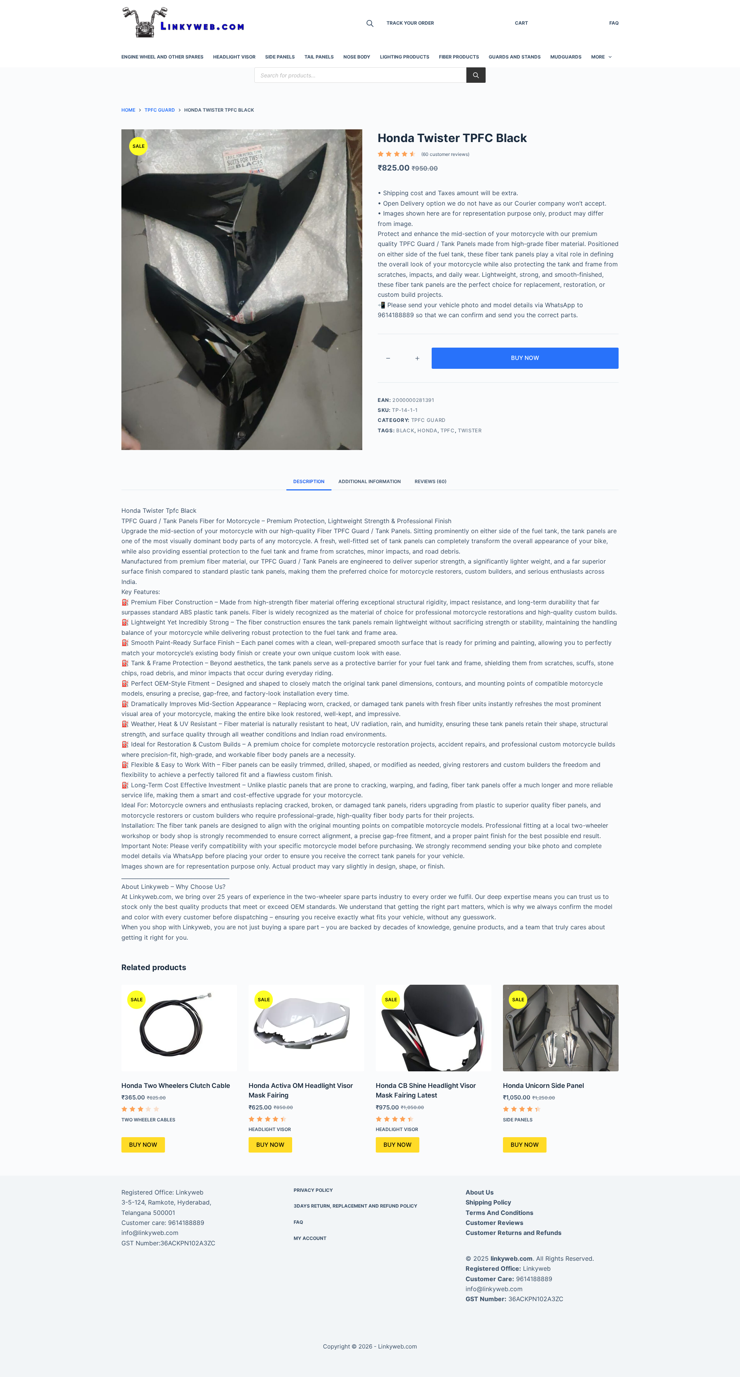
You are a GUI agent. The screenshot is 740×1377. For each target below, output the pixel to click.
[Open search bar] (370, 23)
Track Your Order (410, 23)
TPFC (448, 430)
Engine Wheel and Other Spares (162, 57)
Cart (521, 23)
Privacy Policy (313, 1190)
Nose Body (356, 57)
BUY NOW (525, 357)
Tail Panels (319, 57)
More (598, 57)
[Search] (476, 75)
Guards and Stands (515, 57)
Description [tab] (309, 481)
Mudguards (566, 57)
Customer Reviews (494, 1222)
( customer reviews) (445, 154)
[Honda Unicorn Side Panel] (561, 1028)
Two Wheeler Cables (148, 1120)
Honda (427, 430)
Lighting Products (404, 57)
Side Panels (280, 57)
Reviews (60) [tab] (431, 481)
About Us (480, 1192)
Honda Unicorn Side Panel (543, 1085)
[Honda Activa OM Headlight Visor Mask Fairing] (306, 1028)
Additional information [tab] (369, 481)
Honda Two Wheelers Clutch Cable (175, 1085)
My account (310, 1238)
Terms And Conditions (499, 1212)
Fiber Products (459, 57)
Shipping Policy (488, 1202)
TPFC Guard (428, 420)
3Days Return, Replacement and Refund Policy (355, 1206)
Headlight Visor (234, 57)
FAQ (614, 23)
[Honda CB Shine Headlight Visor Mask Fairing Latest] (433, 1028)
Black (405, 430)
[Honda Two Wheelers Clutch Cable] (179, 1028)
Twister (470, 430)
